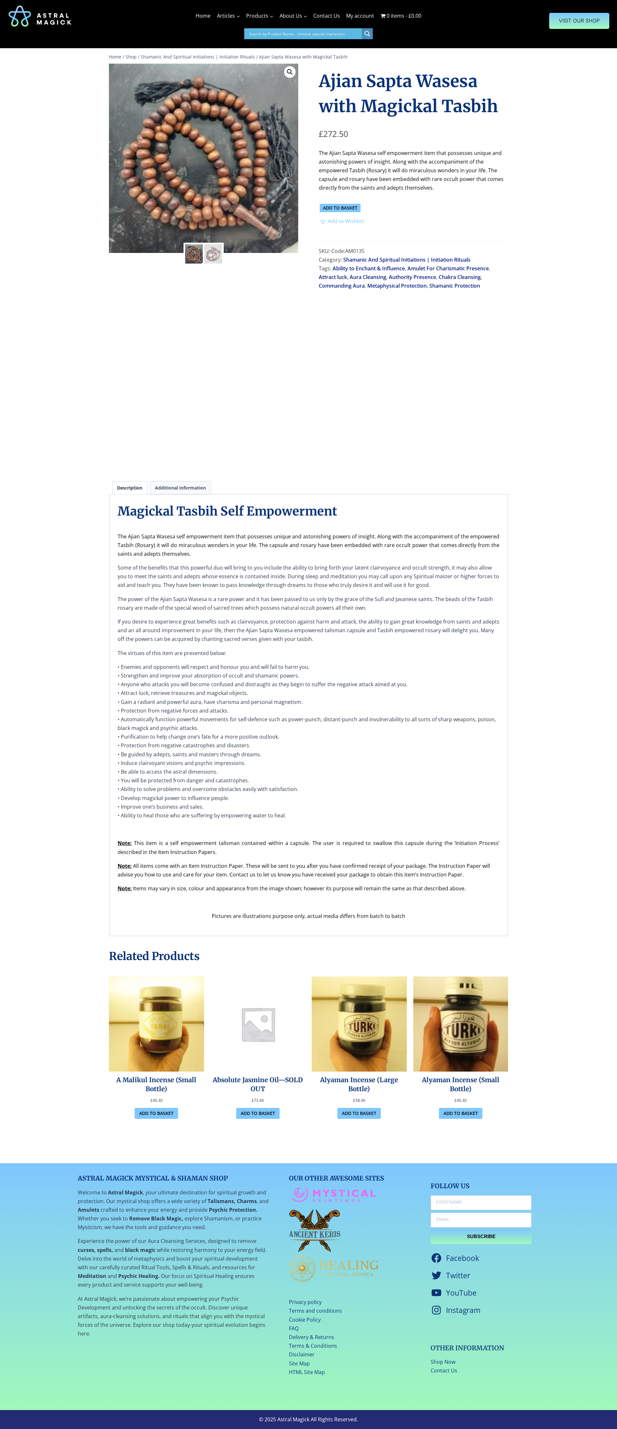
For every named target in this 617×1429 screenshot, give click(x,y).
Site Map (299, 1363)
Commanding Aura (342, 285)
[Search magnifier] (367, 33)
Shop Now (443, 1361)
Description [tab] (129, 488)
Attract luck (333, 277)
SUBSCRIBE (481, 1236)
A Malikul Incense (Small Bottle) (156, 1084)
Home (203, 15)
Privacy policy (305, 1302)
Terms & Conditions (313, 1345)
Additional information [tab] (180, 488)
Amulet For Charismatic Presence (448, 268)
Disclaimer (302, 1354)
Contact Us (326, 15)
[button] (290, 72)
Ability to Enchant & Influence (369, 268)
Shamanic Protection (454, 285)
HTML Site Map (307, 1372)
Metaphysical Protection (397, 285)
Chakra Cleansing (460, 277)
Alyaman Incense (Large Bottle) (359, 1084)
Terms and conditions (315, 1310)
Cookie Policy (305, 1319)
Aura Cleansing (368, 277)
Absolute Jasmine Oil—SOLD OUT (258, 1084)
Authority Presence (412, 277)
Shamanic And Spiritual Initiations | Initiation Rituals (406, 259)
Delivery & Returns (311, 1337)
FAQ (294, 1328)
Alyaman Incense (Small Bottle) (460, 1084)
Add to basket (340, 208)
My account (360, 15)
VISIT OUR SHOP (579, 20)
